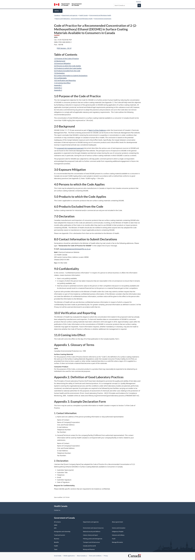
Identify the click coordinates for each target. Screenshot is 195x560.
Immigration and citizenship (62, 531)
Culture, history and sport (90, 535)
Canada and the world (89, 546)
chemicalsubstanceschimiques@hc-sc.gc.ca (75, 249)
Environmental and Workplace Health (100, 15)
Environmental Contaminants (102, 18)
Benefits (56, 542)
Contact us (57, 510)
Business (56, 539)
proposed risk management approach (70, 148)
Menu (57, 11)
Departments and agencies (70, 15)
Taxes (55, 549)
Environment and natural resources (93, 528)
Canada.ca (57, 15)
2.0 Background (59, 61)
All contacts (57, 522)
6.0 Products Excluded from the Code (67, 71)
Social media (57, 556)
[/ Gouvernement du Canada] (68, 4)
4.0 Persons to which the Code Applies (67, 66)
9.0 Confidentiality (60, 78)
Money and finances (89, 549)
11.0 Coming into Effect (62, 83)
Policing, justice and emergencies (92, 539)
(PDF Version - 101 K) (64, 48)
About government (117, 522)
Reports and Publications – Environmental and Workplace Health (74, 18)
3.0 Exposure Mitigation (62, 63)
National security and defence (91, 531)
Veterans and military (118, 535)
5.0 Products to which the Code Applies (68, 68)
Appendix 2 (58, 88)
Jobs (55, 528)
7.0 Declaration (59, 73)
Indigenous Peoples (117, 531)
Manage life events (117, 542)
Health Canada (83, 15)
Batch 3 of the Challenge (97, 130)
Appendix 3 (58, 90)
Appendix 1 (58, 85)
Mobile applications (69, 556)
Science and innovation (118, 528)
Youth (113, 539)
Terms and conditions (95, 556)
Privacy (106, 556)
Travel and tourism (59, 535)
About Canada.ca (82, 556)
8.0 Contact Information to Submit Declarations (70, 76)
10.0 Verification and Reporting (65, 80)
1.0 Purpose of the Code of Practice (66, 58)
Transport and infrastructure (91, 542)
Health (56, 546)
